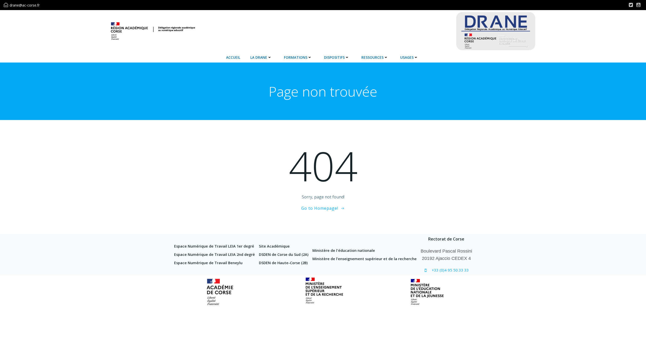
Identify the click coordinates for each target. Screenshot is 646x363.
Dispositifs (334, 57)
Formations (295, 57)
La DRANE (258, 57)
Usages (407, 57)
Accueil (233, 57)
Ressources (372, 57)
